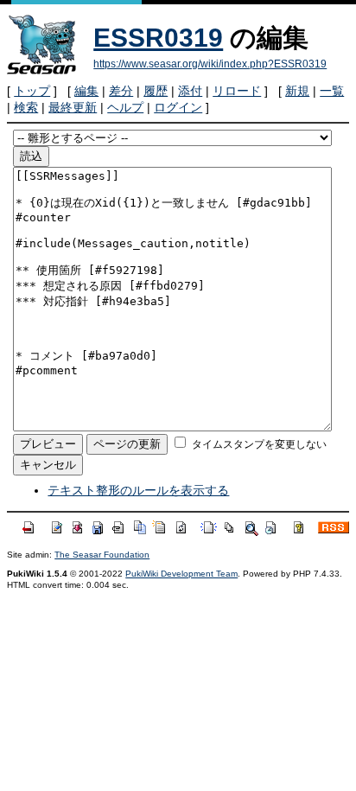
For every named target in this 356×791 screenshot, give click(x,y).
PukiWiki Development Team (181, 573)
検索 (26, 107)
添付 (190, 91)
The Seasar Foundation (101, 554)
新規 (297, 91)
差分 (121, 91)
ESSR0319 (158, 37)
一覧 (332, 91)
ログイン (178, 107)
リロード (237, 91)
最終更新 (72, 107)
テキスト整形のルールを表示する (138, 490)
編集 (86, 91)
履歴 (155, 91)
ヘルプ (125, 107)
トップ (32, 91)
